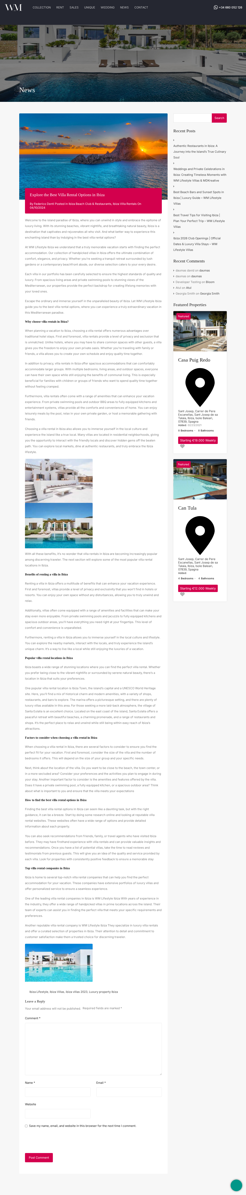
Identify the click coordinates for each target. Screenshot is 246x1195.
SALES (74, 7)
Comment (33, 1018)
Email (101, 1082)
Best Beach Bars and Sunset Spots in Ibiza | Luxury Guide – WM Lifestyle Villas (198, 197)
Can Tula (187, 508)
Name (30, 1082)
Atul (188, 288)
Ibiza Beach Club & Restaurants (90, 204)
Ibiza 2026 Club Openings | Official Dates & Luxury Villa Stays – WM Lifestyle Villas (197, 244)
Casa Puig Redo (194, 360)
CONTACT (141, 7)
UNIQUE (89, 7)
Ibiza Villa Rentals (125, 204)
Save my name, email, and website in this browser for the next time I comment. (82, 1126)
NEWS (124, 7)
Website (30, 1104)
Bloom (210, 282)
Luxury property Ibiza (103, 992)
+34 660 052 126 (230, 7)
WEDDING (108, 7)
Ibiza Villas (57, 992)
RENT (60, 7)
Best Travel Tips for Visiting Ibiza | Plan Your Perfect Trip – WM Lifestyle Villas (199, 221)
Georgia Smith (209, 293)
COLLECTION (42, 7)
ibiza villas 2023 (76, 992)
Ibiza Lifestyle (38, 992)
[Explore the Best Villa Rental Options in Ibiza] (93, 156)
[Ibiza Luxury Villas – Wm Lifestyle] (13, 9)
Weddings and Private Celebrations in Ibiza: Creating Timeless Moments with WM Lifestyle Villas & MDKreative (199, 174)
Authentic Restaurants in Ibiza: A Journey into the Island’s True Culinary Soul (199, 151)
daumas (204, 270)
